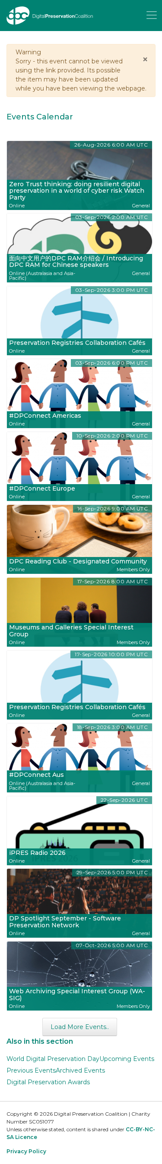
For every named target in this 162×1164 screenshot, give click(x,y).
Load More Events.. (80, 1027)
